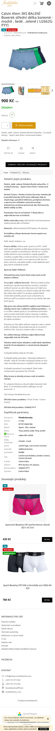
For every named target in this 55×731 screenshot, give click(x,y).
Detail (47, 539)
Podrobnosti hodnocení (37, 32)
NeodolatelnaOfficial (14, 688)
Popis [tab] (6, 172)
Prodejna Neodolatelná (27, 700)
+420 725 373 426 (12, 680)
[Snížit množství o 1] (10, 127)
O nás (3, 638)
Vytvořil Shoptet (30, 713)
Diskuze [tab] (25, 172)
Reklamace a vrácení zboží (12, 635)
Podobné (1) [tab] (15, 172)
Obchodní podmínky (9, 632)
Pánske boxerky (26, 417)
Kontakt (4, 645)
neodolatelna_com (13, 691)
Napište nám (6, 642)
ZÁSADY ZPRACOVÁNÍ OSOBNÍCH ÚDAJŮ (18, 649)
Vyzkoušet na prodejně (11, 625)
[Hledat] (35, 3)
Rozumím (43, 729)
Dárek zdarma (7, 628)
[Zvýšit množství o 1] (10, 123)
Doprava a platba (8, 621)
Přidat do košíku (26, 125)
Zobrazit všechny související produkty (27, 164)
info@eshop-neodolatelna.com (18, 676)
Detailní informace (9, 140)
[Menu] (49, 3)
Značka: (12, 35)
